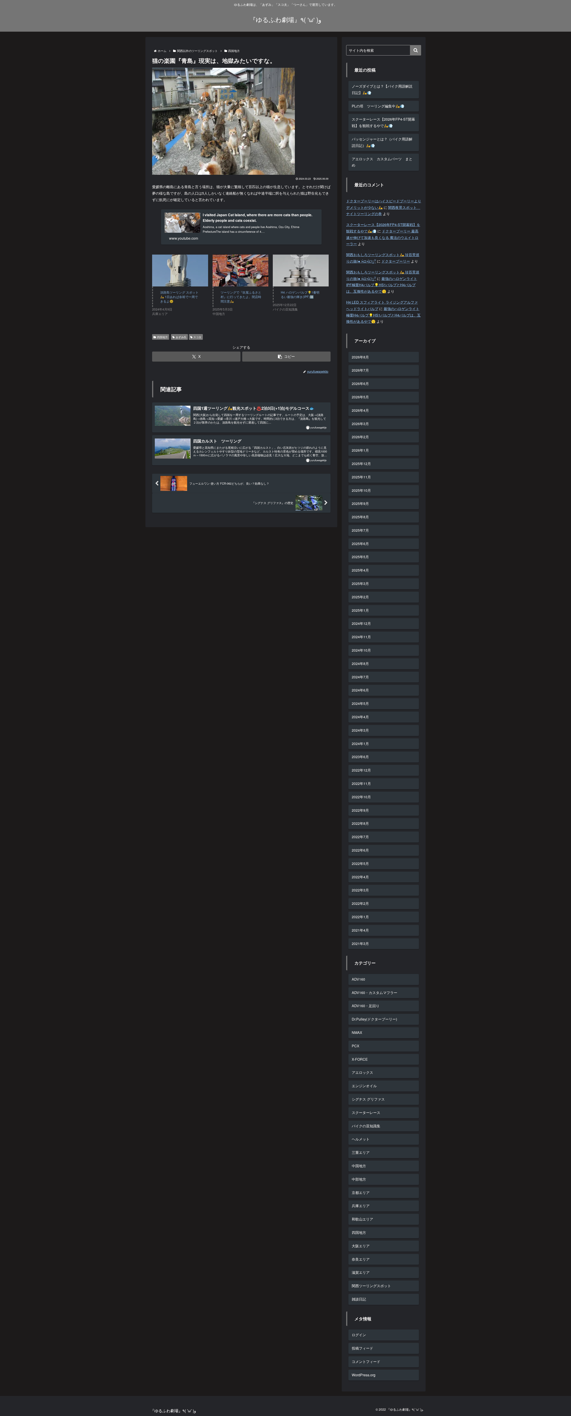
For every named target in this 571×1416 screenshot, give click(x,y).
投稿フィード (362, 1348)
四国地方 (162, 337)
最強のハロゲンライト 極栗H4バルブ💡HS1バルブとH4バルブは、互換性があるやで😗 (383, 315)
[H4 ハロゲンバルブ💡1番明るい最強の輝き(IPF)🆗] (301, 270)
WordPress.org (363, 1374)
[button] (286, 357)
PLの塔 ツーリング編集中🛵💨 (378, 106)
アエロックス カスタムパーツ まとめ (382, 162)
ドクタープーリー (395, 261)
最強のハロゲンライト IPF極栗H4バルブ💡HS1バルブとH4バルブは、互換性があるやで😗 (381, 285)
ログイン (359, 1334)
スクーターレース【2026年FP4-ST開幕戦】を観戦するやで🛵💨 (383, 122)
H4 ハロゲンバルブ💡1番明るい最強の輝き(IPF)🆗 (300, 294)
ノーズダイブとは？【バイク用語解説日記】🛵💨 (382, 89)
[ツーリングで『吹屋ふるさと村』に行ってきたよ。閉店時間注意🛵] (241, 270)
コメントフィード (366, 1361)
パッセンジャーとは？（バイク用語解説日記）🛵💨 (382, 142)
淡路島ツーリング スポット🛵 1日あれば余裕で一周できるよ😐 (179, 296)
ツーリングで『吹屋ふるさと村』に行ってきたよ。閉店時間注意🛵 (241, 296)
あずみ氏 (181, 337)
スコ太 (197, 337)
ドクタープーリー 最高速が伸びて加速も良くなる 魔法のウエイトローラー (382, 237)
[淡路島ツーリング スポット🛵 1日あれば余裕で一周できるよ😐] (180, 270)
